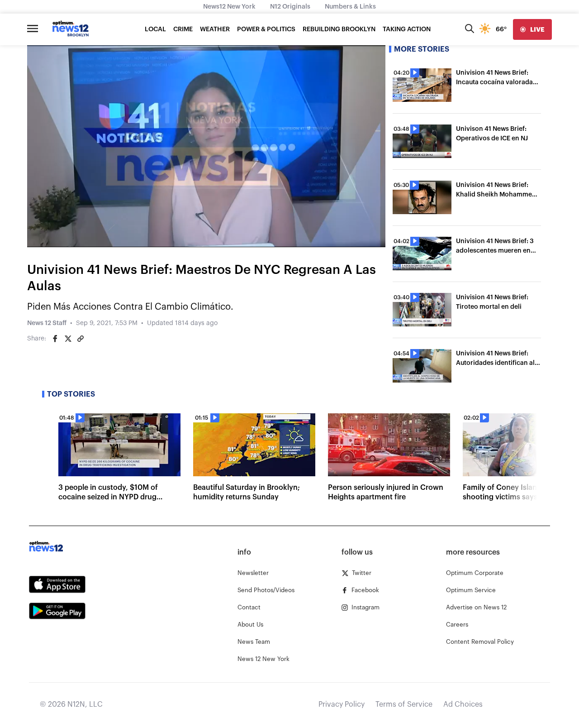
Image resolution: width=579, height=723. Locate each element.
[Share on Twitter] (67, 338)
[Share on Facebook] (55, 338)
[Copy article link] (80, 338)
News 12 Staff (46, 323)
